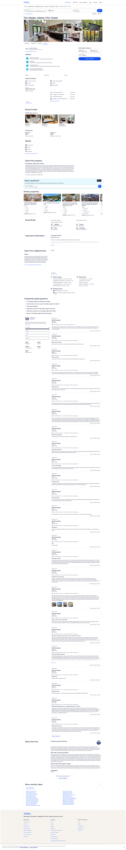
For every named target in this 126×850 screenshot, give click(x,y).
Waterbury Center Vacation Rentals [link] (33, 805)
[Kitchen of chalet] (54, 604)
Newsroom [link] (53, 828)
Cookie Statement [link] (54, 836)
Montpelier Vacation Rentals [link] (68, 801)
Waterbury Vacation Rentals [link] (68, 804)
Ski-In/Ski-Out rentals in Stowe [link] (32, 799)
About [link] (52, 821)
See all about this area (54, 101)
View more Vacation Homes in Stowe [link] (31, 264)
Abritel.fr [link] (79, 824)
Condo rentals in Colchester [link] (31, 793)
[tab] (30, 787)
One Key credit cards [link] (27, 832)
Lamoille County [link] (52, 6)
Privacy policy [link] (53, 834)
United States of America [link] (39, 6)
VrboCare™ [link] (25, 824)
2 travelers (83, 55)
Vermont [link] (46, 6)
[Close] (123, 846)
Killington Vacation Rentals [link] (68, 800)
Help (90, 2)
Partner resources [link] (27, 828)
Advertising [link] (26, 836)
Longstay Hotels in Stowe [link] (31, 791)
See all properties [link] (28, 13)
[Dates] (60, 10)
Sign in (100, 2)
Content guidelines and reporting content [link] (58, 840)
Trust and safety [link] (26, 826)
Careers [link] (52, 824)
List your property (83, 2)
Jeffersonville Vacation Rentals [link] (32, 800)
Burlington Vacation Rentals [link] (68, 799)
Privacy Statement (24, 847)
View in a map (29, 103)
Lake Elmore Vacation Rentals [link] (32, 801)
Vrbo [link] (79, 821)
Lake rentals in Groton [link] (67, 796)
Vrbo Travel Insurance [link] (27, 834)
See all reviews (55, 736)
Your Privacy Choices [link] (54, 838)
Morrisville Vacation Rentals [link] (31, 803)
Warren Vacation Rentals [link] (31, 804)
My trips (95, 2)
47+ (100, 39)
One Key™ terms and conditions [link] (56, 830)
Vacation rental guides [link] (28, 830)
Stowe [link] (57, 6)
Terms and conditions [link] (54, 832)
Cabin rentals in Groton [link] (67, 791)
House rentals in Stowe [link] (30, 796)
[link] (99, 14)
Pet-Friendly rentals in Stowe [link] (32, 798)
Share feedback (63, 778)
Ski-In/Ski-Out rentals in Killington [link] (70, 798)
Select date (84, 51)
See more (53, 245)
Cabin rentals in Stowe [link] (30, 792)
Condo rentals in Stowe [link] (67, 793)
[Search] (99, 186)
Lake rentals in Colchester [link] (31, 797)
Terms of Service (33, 847)
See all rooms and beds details (31, 153)
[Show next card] (102, 205)
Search (99, 10)
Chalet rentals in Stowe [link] (67, 792)
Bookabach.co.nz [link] (81, 828)
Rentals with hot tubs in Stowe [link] (69, 794)
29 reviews (32, 319)
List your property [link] (27, 821)
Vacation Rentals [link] (31, 6)
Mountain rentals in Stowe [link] (68, 797)
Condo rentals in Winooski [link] (31, 794)
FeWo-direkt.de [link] (81, 826)
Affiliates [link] (52, 826)
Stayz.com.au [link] (80, 830)
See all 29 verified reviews (30, 51)
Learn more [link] (27, 325)
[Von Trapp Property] (59, 604)
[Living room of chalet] (65, 604)
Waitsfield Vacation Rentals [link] (68, 803)
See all (26, 87)
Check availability (89, 58)
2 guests (77, 11)
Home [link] (25, 6)
